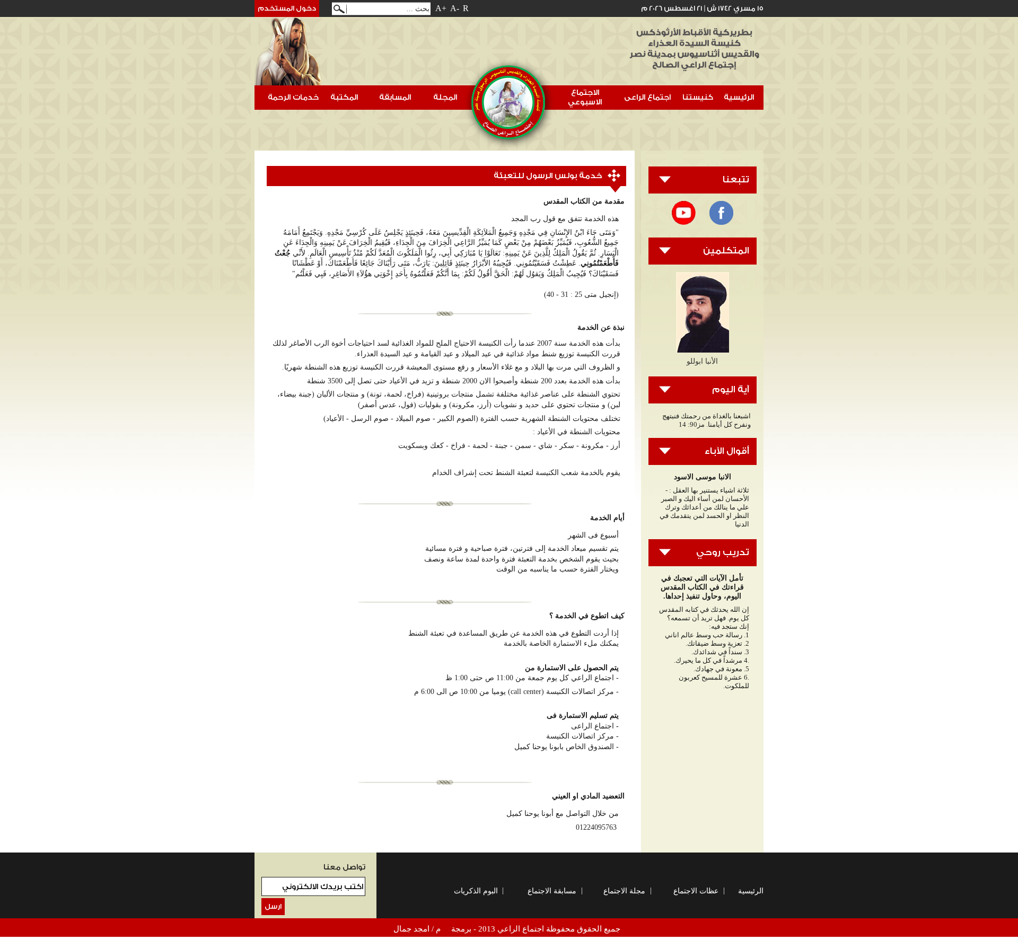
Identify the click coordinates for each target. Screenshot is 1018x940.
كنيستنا (700, 100)
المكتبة (347, 100)
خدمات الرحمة (296, 100)
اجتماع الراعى (650, 100)
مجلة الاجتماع (624, 891)
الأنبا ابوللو (702, 361)
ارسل (273, 906)
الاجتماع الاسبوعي (588, 97)
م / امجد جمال (417, 929)
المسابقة (395, 97)
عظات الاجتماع (695, 891)
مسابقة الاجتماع (552, 891)
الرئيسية (739, 97)
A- (454, 8)
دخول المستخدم (287, 8)
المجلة (445, 97)
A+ (440, 8)
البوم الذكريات (476, 891)
